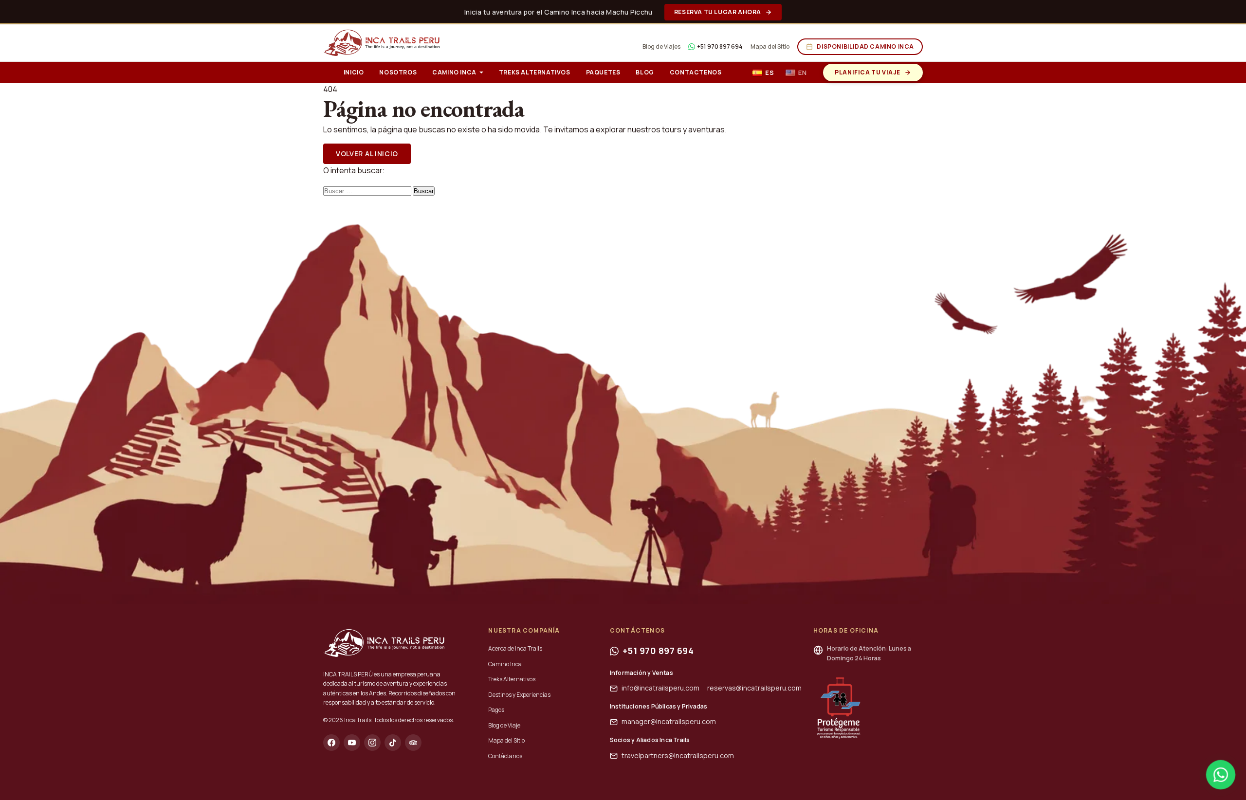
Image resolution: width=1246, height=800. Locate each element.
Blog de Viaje (504, 725)
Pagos (496, 710)
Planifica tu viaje (867, 72)
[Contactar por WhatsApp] (1220, 774)
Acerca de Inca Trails (515, 648)
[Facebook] (331, 742)
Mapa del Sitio (770, 46)
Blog (645, 72)
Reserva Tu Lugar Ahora (717, 12)
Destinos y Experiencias (519, 695)
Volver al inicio (367, 153)
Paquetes (603, 72)
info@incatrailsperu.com (660, 687)
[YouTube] (352, 742)
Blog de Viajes (661, 46)
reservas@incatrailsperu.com (754, 687)
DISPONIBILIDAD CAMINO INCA (865, 46)
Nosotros (398, 72)
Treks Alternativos (534, 72)
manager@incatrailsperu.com (669, 721)
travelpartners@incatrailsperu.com (678, 755)
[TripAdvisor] (413, 742)
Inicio (354, 72)
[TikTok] (393, 742)
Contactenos (696, 72)
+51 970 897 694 (720, 46)
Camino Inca (454, 72)
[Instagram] (372, 742)
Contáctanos (505, 756)
